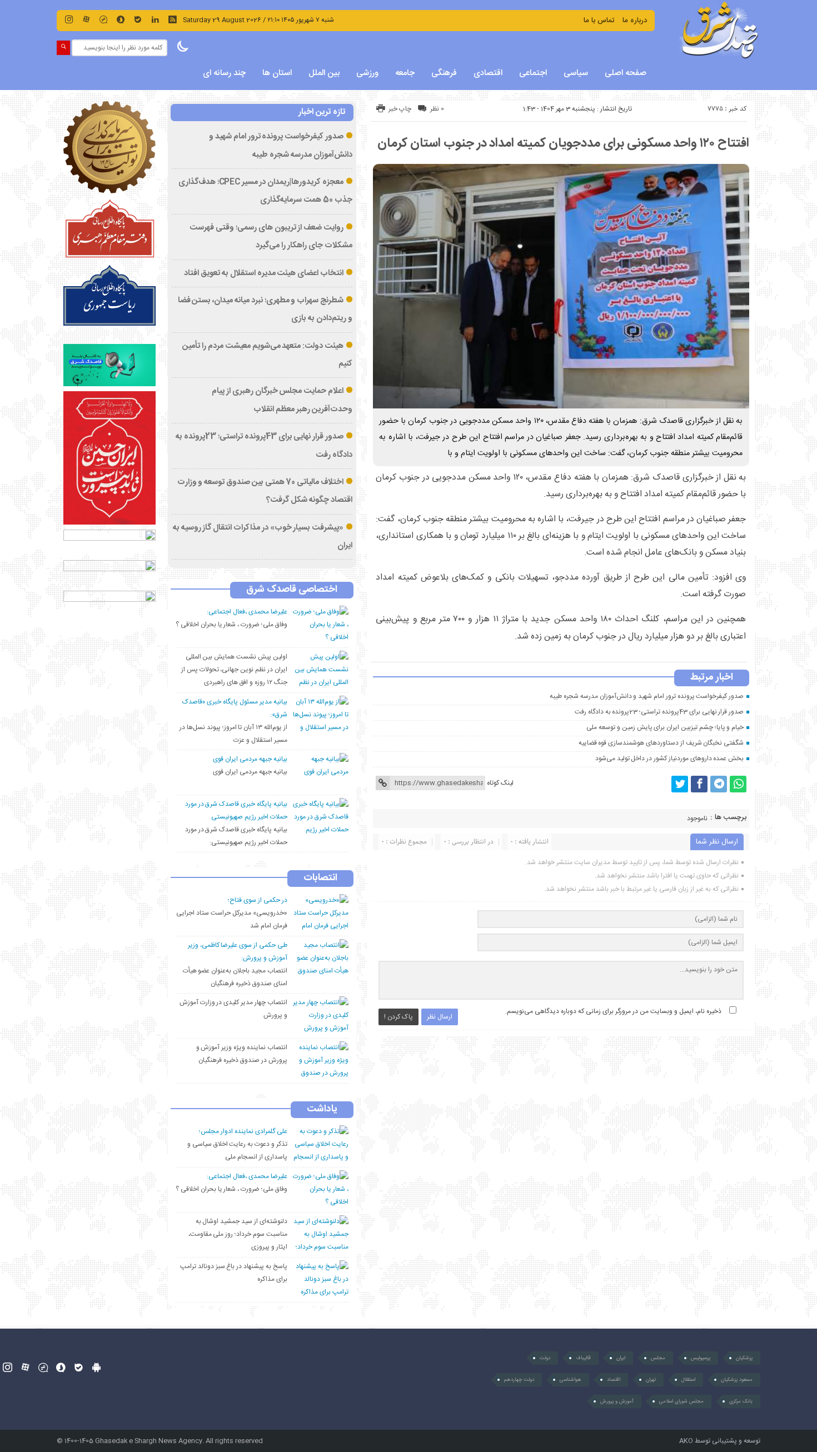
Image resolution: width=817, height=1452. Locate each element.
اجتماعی (533, 73)
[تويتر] (679, 784)
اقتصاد (613, 1380)
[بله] (138, 19)
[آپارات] (86, 19)
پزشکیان (744, 1358)
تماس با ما (599, 20)
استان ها (277, 73)
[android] (96, 1367)
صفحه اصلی (625, 73)
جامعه (405, 73)
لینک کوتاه (500, 783)
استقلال (688, 1380)
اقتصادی (488, 73)
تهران (651, 1380)
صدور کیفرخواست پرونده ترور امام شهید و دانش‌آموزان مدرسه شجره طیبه (647, 696)
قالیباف (583, 1358)
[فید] (172, 19)
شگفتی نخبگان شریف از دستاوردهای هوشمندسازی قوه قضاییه (661, 743)
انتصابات (320, 878)
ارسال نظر (439, 1016)
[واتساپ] (738, 784)
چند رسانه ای (224, 73)
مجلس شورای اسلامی (681, 1401)
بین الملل (324, 73)
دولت (545, 1358)
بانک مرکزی (741, 1401)
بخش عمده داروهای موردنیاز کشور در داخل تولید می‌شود (669, 758)
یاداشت (322, 1109)
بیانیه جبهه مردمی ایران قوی (250, 771)
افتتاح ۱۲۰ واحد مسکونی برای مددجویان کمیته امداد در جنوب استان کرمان (563, 143)
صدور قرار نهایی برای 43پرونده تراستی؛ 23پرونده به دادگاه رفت (659, 711)
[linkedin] (155, 19)
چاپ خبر (399, 108)
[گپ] (103, 19)
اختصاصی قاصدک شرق (291, 590)
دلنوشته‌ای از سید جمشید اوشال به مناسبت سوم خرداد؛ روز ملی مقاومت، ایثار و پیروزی (237, 1234)
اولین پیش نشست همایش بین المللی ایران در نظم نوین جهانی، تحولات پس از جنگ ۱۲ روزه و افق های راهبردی (234, 669)
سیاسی (576, 73)
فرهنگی (444, 73)
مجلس (658, 1358)
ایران (620, 1358)
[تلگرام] (718, 784)
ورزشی (367, 73)
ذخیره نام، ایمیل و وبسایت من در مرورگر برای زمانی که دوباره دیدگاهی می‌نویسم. (613, 1011)
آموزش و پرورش (617, 1401)
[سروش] (120, 19)
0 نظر (437, 108)
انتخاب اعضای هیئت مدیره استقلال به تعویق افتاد (263, 273)
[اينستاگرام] (69, 19)
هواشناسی (570, 1380)
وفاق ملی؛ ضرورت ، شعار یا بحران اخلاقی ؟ (231, 624)
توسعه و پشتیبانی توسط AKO (719, 1440)
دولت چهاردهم (519, 1380)
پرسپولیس (700, 1358)
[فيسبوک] (699, 784)
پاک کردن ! (398, 1016)
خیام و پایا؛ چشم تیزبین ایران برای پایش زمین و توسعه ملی (665, 727)
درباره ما (634, 20)
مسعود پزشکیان (737, 1380)
